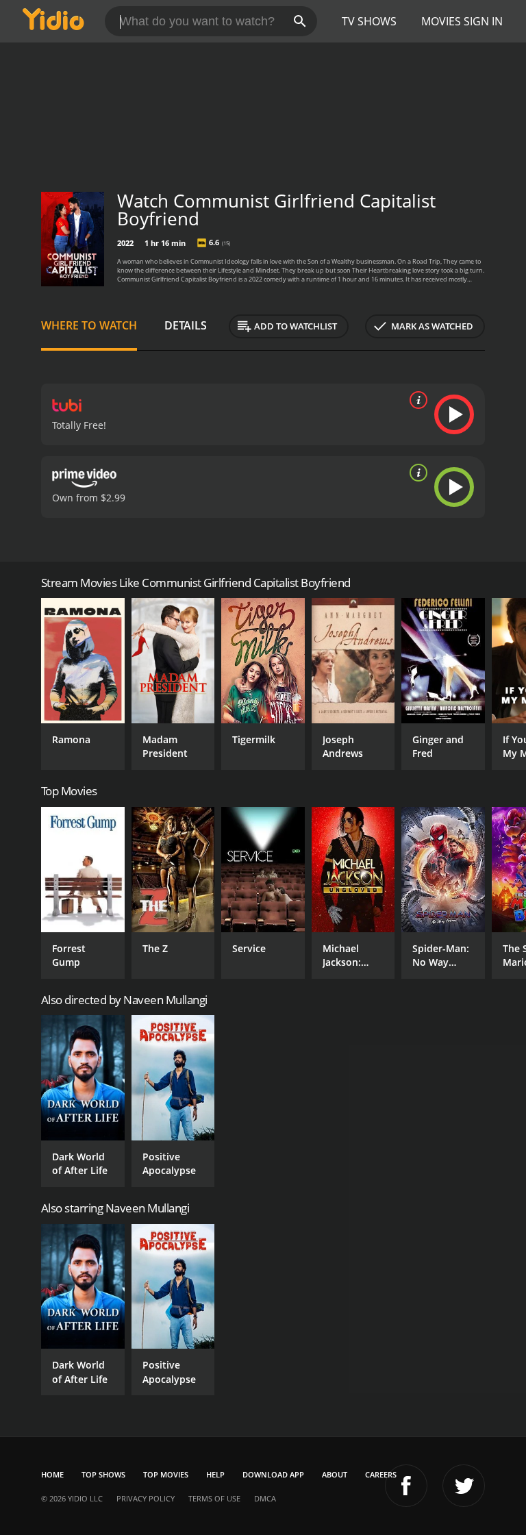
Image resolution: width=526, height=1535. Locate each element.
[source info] (415, 400)
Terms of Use (214, 1498)
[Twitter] (463, 1485)
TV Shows (369, 21)
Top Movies (165, 1474)
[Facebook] (406, 1485)
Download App (273, 1474)
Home (52, 1474)
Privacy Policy (145, 1498)
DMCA (265, 1498)
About (334, 1474)
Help (215, 1474)
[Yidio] (53, 21)
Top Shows (103, 1474)
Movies (441, 21)
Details (185, 325)
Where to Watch (89, 325)
